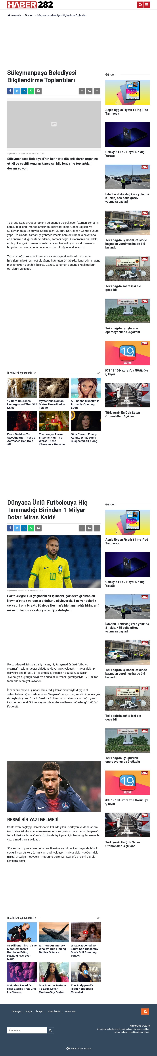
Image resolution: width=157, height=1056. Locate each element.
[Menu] (146, 5)
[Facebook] (10, 91)
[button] (82, 91)
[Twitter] (17, 91)
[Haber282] (30, 4)
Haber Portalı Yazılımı (81, 1048)
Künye (29, 1011)
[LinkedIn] (24, 91)
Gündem (29, 15)
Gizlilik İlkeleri (54, 1011)
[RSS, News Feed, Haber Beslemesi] (145, 1011)
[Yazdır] (38, 91)
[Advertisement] (78, 43)
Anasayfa (16, 15)
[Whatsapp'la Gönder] (31, 91)
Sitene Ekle (70, 1011)
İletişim (39, 1011)
